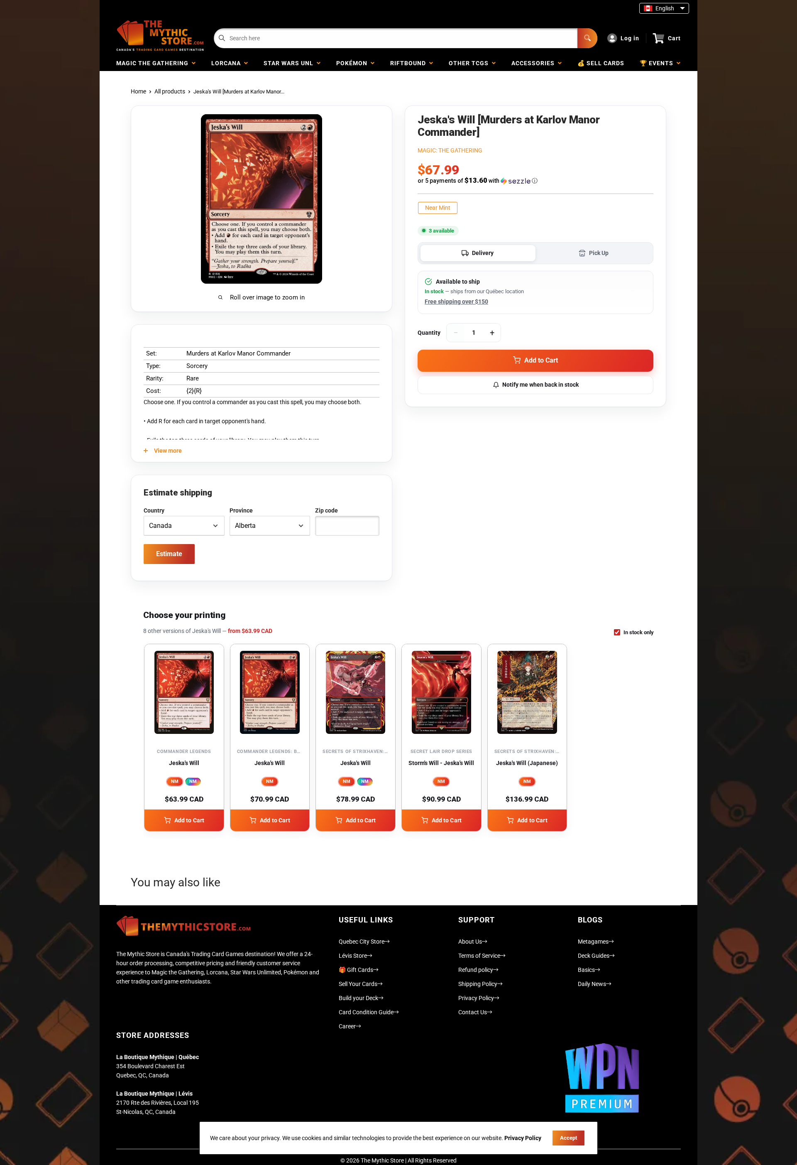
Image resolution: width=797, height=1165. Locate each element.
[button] (535, 181)
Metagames (593, 941)
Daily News (592, 984)
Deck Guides (593, 955)
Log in (630, 38)
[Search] (587, 38)
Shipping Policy (477, 984)
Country (154, 510)
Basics (586, 969)
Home (138, 91)
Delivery (483, 253)
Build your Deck (358, 998)
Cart (674, 38)
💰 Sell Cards (600, 63)
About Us (470, 941)
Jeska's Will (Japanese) (527, 763)
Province (241, 510)
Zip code (326, 510)
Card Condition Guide (366, 1012)
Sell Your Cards (358, 984)
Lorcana (227, 63)
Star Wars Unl (290, 63)
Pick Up (599, 253)
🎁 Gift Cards (356, 969)
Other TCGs (470, 63)
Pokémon (353, 63)
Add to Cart (189, 820)
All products (169, 91)
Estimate (169, 554)
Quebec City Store (361, 941)
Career (347, 1026)
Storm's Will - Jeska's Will (441, 763)
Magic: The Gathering (450, 150)
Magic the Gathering (154, 63)
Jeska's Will (184, 763)
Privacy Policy (476, 998)
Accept (568, 1138)
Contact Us (472, 1012)
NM (174, 781)
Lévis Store (353, 955)
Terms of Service (479, 955)
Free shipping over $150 (456, 301)
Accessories (534, 63)
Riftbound (409, 63)
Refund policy (475, 969)
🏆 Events (658, 63)
